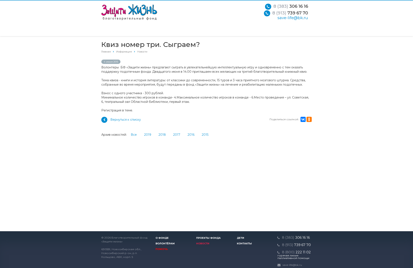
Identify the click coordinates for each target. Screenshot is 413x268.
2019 (147, 135)
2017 (176, 135)
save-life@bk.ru (292, 17)
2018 (162, 135)
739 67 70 (290, 12)
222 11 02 (296, 252)
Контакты (244, 243)
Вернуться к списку (125, 120)
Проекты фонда (208, 237)
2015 (205, 135)
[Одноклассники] (309, 119)
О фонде (162, 237)
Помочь (162, 249)
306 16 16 (290, 6)
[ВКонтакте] (303, 119)
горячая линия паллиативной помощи (293, 256)
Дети (240, 237)
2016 (191, 135)
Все (134, 135)
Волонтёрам (165, 243)
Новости (202, 243)
